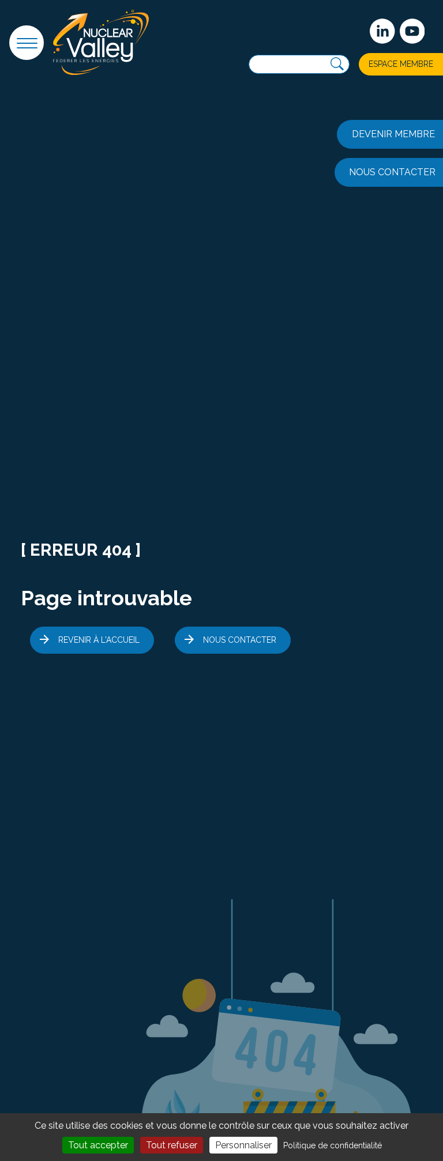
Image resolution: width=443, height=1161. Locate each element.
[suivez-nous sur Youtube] (412, 31)
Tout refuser (171, 1145)
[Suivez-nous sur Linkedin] (382, 31)
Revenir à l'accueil (99, 639)
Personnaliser (243, 1145)
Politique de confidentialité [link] (332, 1145)
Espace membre (401, 64)
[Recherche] (337, 64)
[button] (26, 42)
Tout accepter (98, 1145)
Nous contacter (239, 639)
